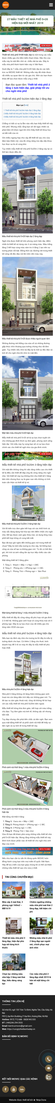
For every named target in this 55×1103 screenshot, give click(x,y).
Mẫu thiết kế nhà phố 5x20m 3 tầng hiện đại (22, 114)
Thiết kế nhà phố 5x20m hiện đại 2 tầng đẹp (22, 110)
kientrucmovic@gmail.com (20, 1026)
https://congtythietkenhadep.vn (21, 1029)
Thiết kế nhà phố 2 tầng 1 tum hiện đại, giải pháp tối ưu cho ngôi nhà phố (28, 87)
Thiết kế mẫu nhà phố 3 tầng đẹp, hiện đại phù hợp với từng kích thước (13, 943)
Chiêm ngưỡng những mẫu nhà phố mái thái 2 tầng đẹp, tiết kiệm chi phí (41, 907)
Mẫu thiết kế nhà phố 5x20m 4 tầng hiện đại (22, 117)
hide (26, 105)
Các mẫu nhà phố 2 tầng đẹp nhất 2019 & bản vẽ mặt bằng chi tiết (40, 979)
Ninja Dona (41, 1100)
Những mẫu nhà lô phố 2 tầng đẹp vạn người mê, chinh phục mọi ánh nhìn (41, 943)
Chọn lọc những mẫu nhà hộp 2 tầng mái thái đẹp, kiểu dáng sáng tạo (13, 979)
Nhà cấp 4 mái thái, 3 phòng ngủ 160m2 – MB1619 (12, 905)
